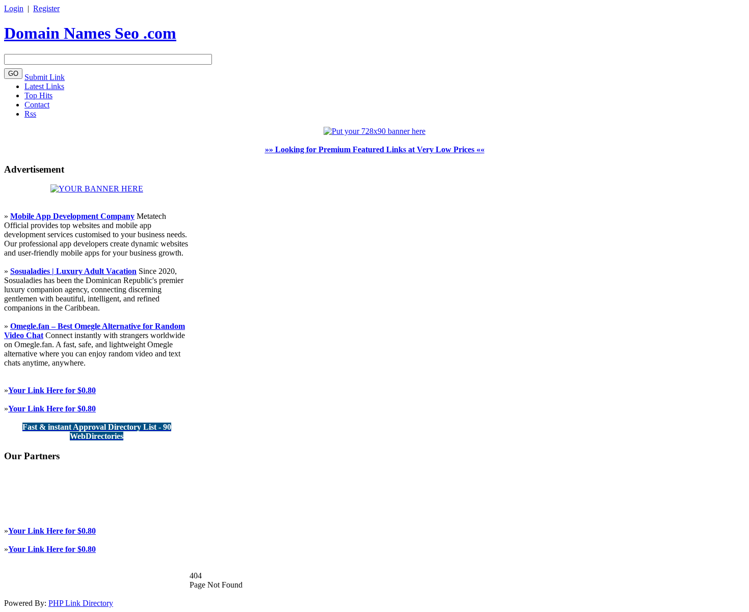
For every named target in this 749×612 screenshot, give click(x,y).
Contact (36, 104)
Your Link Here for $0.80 (52, 390)
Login (13, 8)
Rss (30, 113)
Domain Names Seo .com (90, 33)
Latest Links (44, 86)
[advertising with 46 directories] (96, 188)
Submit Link (44, 77)
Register (46, 8)
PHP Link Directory (80, 603)
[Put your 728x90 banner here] (374, 131)
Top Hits (38, 95)
